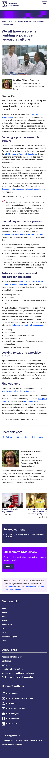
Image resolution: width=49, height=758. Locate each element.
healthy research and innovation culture (19, 391)
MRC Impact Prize (31, 401)
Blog (10, 22)
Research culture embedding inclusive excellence (23, 189)
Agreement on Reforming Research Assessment (23, 234)
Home (4, 22)
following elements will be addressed (28, 325)
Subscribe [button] (9, 567)
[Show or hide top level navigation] (44, 4)
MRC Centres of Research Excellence (21, 154)
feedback (11, 586)
